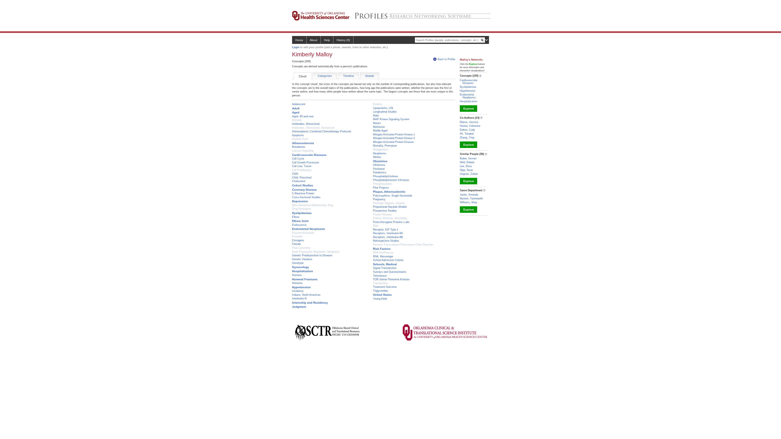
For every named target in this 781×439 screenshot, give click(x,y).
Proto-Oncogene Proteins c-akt (391, 222)
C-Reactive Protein (303, 193)
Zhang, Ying (467, 137)
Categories (325, 75)
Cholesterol (298, 181)
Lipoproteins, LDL (383, 108)
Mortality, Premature (385, 145)
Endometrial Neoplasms (308, 228)
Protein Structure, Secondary (390, 218)
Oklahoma (379, 164)
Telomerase (380, 275)
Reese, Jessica (469, 122)
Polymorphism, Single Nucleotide (392, 195)
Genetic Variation (302, 259)
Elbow (295, 216)
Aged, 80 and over (303, 116)
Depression (300, 201)
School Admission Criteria (388, 260)
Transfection (380, 283)
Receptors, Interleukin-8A (388, 233)
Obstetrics (380, 161)
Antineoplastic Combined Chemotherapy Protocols (321, 131)
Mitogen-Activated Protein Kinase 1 (394, 134)
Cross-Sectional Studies (306, 197)
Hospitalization (302, 271)
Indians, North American (306, 294)
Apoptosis (298, 135)
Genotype (297, 262)
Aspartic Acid (300, 138)
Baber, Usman (468, 158)
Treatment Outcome (385, 286)
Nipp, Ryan (466, 170)
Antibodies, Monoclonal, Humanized (313, 127)
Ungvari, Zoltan (469, 173)
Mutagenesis (380, 149)
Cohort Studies (302, 185)
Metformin (379, 126)
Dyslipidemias (302, 213)
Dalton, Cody (467, 129)
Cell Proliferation (301, 170)
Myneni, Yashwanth (471, 198)
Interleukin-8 (299, 298)
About (313, 40)
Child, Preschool (301, 177)
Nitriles (377, 157)
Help (327, 40)
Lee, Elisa (466, 166)
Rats (376, 225)
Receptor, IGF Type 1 (385, 229)
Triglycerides (380, 290)
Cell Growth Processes (305, 162)
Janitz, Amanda (469, 194)
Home (299, 40)
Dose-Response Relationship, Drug (312, 205)
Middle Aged (380, 130)
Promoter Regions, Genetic (389, 203)
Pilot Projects (381, 187)
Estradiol (297, 236)
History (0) (343, 40)
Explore (468, 108)
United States (382, 294)
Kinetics (378, 104)
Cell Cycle (298, 158)
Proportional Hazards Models (390, 206)
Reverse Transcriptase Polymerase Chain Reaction (403, 244)
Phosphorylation (382, 183)
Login (295, 47)
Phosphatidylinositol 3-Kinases (391, 179)
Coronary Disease (304, 189)
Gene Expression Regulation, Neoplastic (316, 251)
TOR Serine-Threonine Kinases (391, 279)
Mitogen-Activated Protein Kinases (393, 141)
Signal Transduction (384, 267)
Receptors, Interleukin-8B (388, 237)
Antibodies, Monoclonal (306, 123)
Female (296, 244)
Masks (377, 123)
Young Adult (380, 298)
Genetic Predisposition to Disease (312, 255)
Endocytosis (299, 224)
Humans (297, 275)
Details (369, 75)
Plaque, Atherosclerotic (389, 191)
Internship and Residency (310, 302)
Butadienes (298, 146)
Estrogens (298, 240)
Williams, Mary (468, 202)
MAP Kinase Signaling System (391, 119)
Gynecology (300, 267)
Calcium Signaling (302, 150)
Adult (296, 108)
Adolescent (298, 104)
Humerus (297, 283)
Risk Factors (381, 248)
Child (295, 173)
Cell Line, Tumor (301, 166)
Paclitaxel (379, 168)
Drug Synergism (301, 208)
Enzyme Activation (303, 232)
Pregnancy (379, 199)
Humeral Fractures (304, 279)
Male (376, 115)
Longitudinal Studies (385, 111)
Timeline (348, 75)
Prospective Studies (385, 210)
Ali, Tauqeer (467, 133)
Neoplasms (379, 153)
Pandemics (379, 172)
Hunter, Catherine (470, 125)
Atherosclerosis (303, 143)
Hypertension (301, 287)
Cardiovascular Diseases (309, 154)
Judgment (299, 306)
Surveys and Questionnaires (389, 271)
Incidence (297, 290)
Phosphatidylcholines (385, 176)
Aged (295, 112)
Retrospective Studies (386, 240)
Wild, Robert (467, 162)
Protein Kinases (382, 214)
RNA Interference (383, 252)
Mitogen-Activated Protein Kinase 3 (394, 138)
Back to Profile (446, 59)
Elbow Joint (300, 221)
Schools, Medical (385, 264)
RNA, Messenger (383, 256)
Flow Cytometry (301, 247)
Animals (297, 120)
